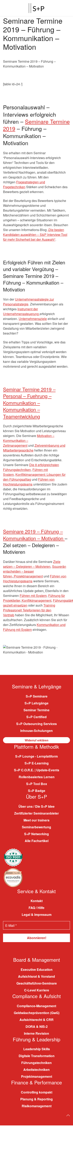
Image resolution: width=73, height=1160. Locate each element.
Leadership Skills (36, 1049)
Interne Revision (36, 1033)
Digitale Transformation (37, 1055)
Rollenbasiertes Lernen (37, 777)
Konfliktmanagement (36, 600)
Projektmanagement (28, 576)
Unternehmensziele (33, 318)
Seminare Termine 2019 (36, 124)
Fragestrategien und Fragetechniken (24, 184)
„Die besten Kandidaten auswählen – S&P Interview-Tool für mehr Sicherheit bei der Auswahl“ (35, 234)
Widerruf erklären (36, 740)
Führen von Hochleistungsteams (29, 482)
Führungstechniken (36, 1062)
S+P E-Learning (37, 763)
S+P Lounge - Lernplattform (36, 756)
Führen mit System (33, 595)
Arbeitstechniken (36, 1069)
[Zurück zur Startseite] (36, 8)
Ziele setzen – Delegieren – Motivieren (31, 564)
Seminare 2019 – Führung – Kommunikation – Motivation (34, 535)
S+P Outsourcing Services (36, 723)
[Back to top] (68, 1115)
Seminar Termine (36, 709)
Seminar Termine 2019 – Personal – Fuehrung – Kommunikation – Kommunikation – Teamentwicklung (29, 403)
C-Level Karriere (36, 990)
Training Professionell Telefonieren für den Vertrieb (29, 610)
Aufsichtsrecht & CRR (36, 1019)
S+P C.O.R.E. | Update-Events (36, 770)
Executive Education (37, 969)
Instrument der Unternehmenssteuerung (21, 311)
